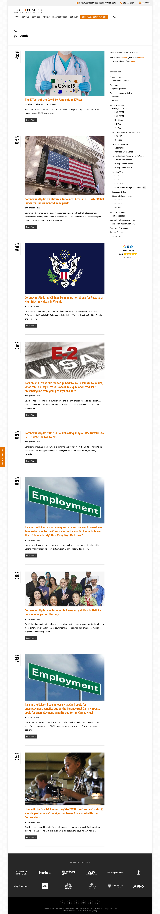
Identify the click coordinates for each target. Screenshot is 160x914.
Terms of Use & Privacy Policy (87, 911)
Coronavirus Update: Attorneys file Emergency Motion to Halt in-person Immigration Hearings (63, 612)
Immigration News (48, 104)
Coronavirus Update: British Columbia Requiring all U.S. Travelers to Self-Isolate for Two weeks (64, 435)
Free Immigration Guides (147, 894)
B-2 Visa (118, 203)
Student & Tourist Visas (122, 196)
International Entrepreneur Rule (129, 187)
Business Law (115, 77)
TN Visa (117, 128)
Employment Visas (120, 109)
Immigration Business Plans (124, 81)
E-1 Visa (28, 104)
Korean (115, 101)
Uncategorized (116, 236)
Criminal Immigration (123, 160)
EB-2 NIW (118, 136)
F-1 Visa (117, 207)
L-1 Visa (117, 124)
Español (115, 97)
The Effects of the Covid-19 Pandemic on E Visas (53, 99)
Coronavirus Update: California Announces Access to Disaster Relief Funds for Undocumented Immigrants (64, 201)
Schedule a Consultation (147, 900)
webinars (124, 58)
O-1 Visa (118, 140)
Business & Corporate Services (144, 883)
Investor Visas (118, 172)
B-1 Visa (118, 199)
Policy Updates (118, 216)
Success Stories (116, 232)
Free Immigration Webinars (146, 888)
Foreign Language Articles (121, 93)
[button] (154, 908)
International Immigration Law (122, 220)
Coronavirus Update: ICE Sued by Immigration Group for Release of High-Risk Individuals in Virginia (64, 299)
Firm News (114, 85)
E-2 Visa (36, 104)
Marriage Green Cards (123, 152)
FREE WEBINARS (3, 457)
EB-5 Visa (118, 184)
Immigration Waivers (123, 168)
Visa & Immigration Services (145, 877)
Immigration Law (117, 105)
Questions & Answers (119, 228)
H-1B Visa (118, 120)
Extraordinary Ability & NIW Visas (126, 132)
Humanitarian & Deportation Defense (127, 156)
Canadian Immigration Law (123, 224)
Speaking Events (119, 89)
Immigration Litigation (123, 164)
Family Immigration (120, 144)
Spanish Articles (119, 192)
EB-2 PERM (119, 112)
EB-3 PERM (119, 116)
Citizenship (119, 148)
